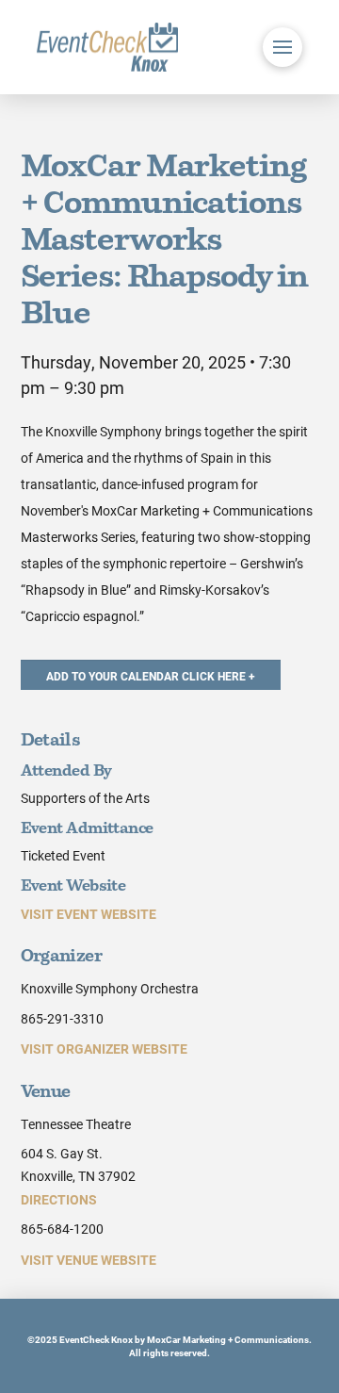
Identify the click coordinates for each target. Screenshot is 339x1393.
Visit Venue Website (88, 1260)
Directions (59, 1199)
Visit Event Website (88, 914)
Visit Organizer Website (104, 1048)
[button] (282, 47)
